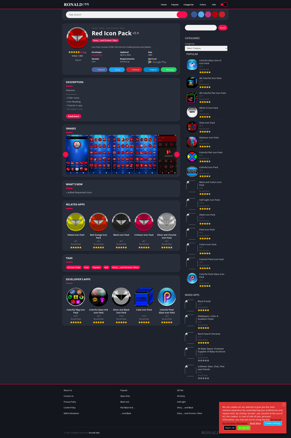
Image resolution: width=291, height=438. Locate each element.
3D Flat (180, 390)
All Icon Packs (73, 267)
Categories (189, 4)
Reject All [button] (230, 427)
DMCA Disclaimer (71, 413)
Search (223, 27)
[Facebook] (194, 14)
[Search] (182, 14)
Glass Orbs (125, 396)
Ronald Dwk (97, 54)
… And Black (125, 413)
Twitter (117, 70)
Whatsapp (170, 70)
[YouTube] (215, 14)
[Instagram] (208, 14)
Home (164, 4)
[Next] (177, 154)
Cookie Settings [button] (273, 423)
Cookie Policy (70, 407)
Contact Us (69, 396)
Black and (124, 401)
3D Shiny (181, 396)
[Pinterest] (222, 14)
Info (214, 4)
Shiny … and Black (185, 407)
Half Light (181, 401)
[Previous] (65, 154)
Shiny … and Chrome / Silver (189, 413)
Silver (122, 28)
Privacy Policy (70, 401)
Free (86, 267)
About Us (68, 390)
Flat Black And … (127, 407)
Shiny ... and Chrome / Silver (105, 40)
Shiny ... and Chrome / (109, 28)
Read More (255, 423)
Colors (203, 4)
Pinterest (135, 70)
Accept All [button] (244, 427)
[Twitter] (201, 14)
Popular (175, 4)
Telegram (153, 70)
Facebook (101, 70)
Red (106, 267)
